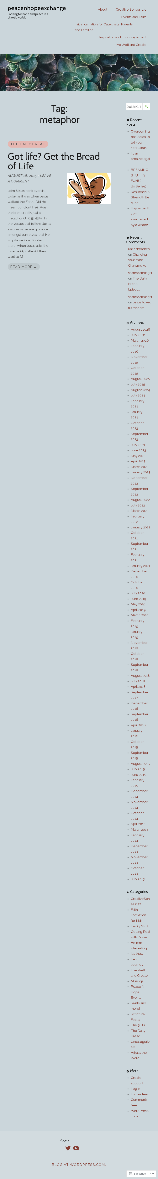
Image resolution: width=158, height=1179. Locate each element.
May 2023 (138, 456)
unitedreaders (139, 249)
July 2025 (138, 384)
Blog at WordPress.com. (79, 1165)
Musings (137, 981)
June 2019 (138, 599)
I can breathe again (140, 158)
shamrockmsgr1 (140, 273)
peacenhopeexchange (37, 8)
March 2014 (139, 829)
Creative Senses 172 (131, 9)
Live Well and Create (130, 45)
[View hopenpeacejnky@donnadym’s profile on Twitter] (68, 1148)
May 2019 (138, 604)
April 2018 (138, 687)
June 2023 (138, 450)
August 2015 (140, 764)
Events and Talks (133, 17)
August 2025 (140, 379)
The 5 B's (138, 1025)
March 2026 (140, 340)
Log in (135, 1089)
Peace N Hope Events (138, 992)
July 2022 (138, 505)
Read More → (23, 267)
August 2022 (140, 500)
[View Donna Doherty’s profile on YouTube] (76, 1148)
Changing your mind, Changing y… (137, 260)
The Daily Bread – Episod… (137, 283)
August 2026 (140, 329)
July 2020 (138, 593)
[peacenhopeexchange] (79, 72)
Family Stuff (139, 926)
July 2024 (138, 395)
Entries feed (140, 1094)
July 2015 (138, 769)
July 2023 (138, 445)
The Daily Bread (27, 144)
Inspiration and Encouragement (122, 37)
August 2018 (140, 676)
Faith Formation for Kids (138, 915)
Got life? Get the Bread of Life (54, 161)
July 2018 (138, 681)
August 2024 (140, 390)
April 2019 (138, 610)
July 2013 (138, 879)
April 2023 (138, 461)
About (102, 9)
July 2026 (138, 335)
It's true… (137, 954)
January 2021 (140, 566)
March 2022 (139, 511)
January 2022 (140, 527)
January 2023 (140, 472)
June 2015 (138, 775)
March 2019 (140, 615)
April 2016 (138, 725)
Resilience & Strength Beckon (140, 197)
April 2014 (138, 824)
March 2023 (139, 467)
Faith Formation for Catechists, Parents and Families (104, 27)
